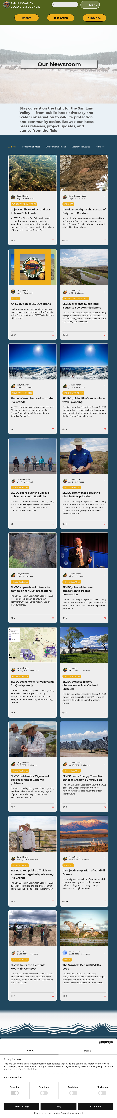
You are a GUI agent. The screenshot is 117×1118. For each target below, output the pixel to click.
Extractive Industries (80, 146)
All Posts (12, 146)
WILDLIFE (68, 204)
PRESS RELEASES (20, 487)
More (98, 146)
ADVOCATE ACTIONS (22, 393)
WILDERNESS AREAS (73, 393)
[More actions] (54, 197)
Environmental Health (56, 146)
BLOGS (15, 298)
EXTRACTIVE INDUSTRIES (24, 204)
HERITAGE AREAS (72, 676)
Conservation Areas (31, 146)
